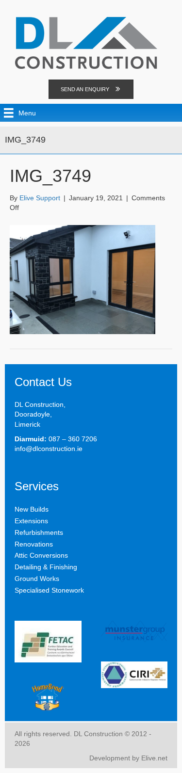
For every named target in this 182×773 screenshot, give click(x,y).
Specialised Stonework (49, 590)
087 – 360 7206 (73, 439)
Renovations (34, 544)
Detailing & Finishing (46, 567)
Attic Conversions (41, 555)
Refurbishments (39, 532)
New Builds (32, 509)
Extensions (31, 521)
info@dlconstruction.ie (49, 448)
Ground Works (37, 578)
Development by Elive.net (128, 758)
